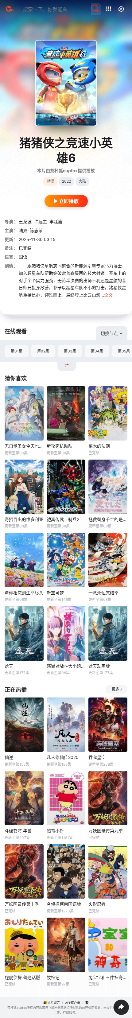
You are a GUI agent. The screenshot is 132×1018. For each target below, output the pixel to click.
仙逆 (9, 757)
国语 (23, 256)
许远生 (40, 221)
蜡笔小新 (55, 830)
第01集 (16, 351)
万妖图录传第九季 (105, 830)
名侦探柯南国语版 (64, 904)
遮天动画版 (99, 666)
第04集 (97, 351)
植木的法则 (99, 446)
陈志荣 (36, 230)
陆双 (23, 230)
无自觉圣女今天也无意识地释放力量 (24, 446)
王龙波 (25, 221)
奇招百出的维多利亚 (24, 519)
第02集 (43, 351)
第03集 (70, 351)
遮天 (9, 666)
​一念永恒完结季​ (103, 592)
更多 (115, 689)
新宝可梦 (55, 592)
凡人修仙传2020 (63, 757)
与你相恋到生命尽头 (24, 592)
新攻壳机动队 (59, 446)
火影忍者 (97, 904)
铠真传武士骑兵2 (63, 519)
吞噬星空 (97, 757)
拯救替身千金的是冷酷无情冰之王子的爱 (107, 519)
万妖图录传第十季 (22, 904)
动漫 (50, 181)
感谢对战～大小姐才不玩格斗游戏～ (66, 666)
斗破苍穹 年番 (18, 830)
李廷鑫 (55, 221)
